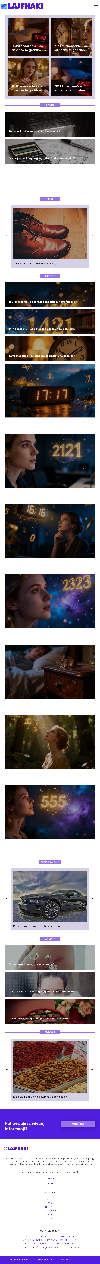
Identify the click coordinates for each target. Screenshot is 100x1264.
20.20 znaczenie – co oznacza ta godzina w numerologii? (27, 48)
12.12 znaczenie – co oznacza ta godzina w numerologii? (27, 88)
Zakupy (50, 938)
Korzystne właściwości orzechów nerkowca (50, 1236)
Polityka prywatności (19, 1259)
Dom (50, 199)
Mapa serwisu (45, 1259)
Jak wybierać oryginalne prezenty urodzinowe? (38, 1018)
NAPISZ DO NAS (78, 1124)
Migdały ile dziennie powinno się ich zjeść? (40, 1097)
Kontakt (50, 1183)
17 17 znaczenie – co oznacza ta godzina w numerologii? (44, 426)
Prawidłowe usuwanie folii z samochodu (38, 926)
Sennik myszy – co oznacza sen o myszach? (36, 707)
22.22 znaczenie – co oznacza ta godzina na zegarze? (70, 88)
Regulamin (65, 1259)
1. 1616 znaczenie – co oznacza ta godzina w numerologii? (44, 566)
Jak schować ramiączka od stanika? (31, 964)
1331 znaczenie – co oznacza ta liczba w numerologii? (42, 301)
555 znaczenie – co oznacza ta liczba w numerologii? (41, 847)
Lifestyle (50, 276)
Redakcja (50, 1178)
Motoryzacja (50, 861)
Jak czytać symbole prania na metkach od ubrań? (50, 1240)
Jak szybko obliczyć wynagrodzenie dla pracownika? (42, 158)
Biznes (50, 105)
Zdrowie (50, 1032)
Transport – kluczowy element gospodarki (35, 131)
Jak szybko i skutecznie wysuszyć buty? (39, 263)
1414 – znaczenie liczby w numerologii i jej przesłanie (41, 777)
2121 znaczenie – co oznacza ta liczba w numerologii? (42, 496)
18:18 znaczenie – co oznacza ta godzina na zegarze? (42, 356)
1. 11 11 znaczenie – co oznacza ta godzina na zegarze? (71, 48)
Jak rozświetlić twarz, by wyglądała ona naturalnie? (41, 991)
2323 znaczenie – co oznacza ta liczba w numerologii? (42, 637)
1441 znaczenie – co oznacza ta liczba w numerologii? (42, 328)
